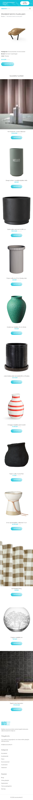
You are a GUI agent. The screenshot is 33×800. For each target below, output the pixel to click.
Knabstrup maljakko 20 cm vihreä (16, 327)
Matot (2, 759)
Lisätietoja (7, 64)
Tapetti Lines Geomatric (16, 703)
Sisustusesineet (12, 51)
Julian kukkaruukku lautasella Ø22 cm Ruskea (16, 376)
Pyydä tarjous (25, 3)
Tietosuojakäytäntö (6, 786)
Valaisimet (4, 767)
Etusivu (3, 16)
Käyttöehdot (4, 783)
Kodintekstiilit (4, 756)
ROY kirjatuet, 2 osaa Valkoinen (16, 131)
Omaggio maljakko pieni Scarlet (17, 425)
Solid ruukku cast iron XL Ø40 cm (16, 229)
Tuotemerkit (4, 764)
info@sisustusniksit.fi (6, 744)
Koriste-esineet (21, 51)
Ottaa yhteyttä (5, 780)
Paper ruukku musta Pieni (16, 474)
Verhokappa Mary (16, 588)
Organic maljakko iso (16, 637)
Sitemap (3, 789)
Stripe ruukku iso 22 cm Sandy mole (17, 278)
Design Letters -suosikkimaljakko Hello (16, 180)
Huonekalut (4, 753)
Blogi (2, 777)
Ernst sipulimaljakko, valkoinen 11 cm (16, 522)
